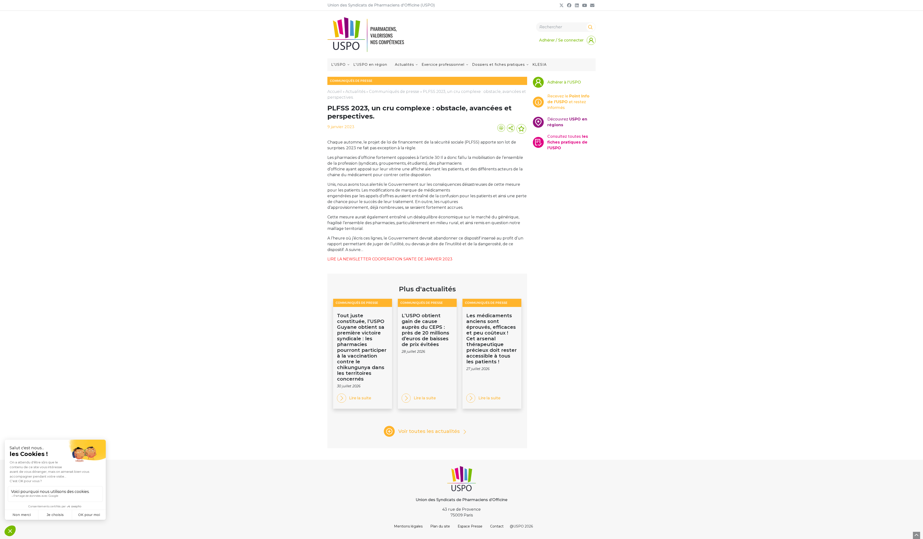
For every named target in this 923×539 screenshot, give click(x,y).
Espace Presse (470, 526)
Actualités (404, 64)
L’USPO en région (370, 64)
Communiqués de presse (394, 91)
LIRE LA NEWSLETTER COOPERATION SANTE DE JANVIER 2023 (389, 259)
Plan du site (440, 526)
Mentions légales (408, 526)
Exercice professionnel (443, 64)
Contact (497, 526)
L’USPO (338, 64)
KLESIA (539, 64)
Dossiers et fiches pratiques (498, 64)
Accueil (334, 91)
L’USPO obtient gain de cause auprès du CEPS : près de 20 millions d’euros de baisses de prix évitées (425, 330)
